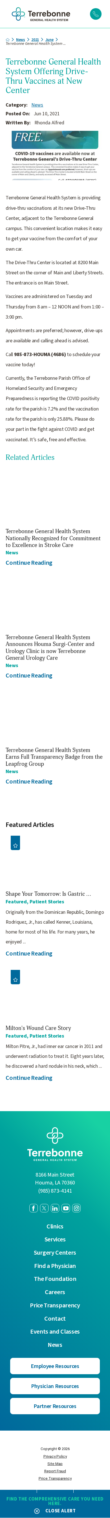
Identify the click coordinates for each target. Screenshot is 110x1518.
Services (55, 1239)
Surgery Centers (55, 1253)
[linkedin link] (55, 1208)
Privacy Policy (55, 1456)
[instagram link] (76, 1208)
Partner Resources (55, 1406)
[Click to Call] (95, 13)
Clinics (55, 1226)
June (49, 40)
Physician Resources (55, 1386)
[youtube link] (65, 1208)
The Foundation (55, 1279)
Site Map (55, 1464)
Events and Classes (55, 1332)
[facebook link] (33, 1208)
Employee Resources (55, 1366)
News (20, 40)
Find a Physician (55, 1266)
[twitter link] (44, 1208)
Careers (55, 1292)
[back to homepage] (8, 40)
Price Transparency (55, 1305)
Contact (55, 1319)
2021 (35, 40)
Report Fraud (55, 1471)
